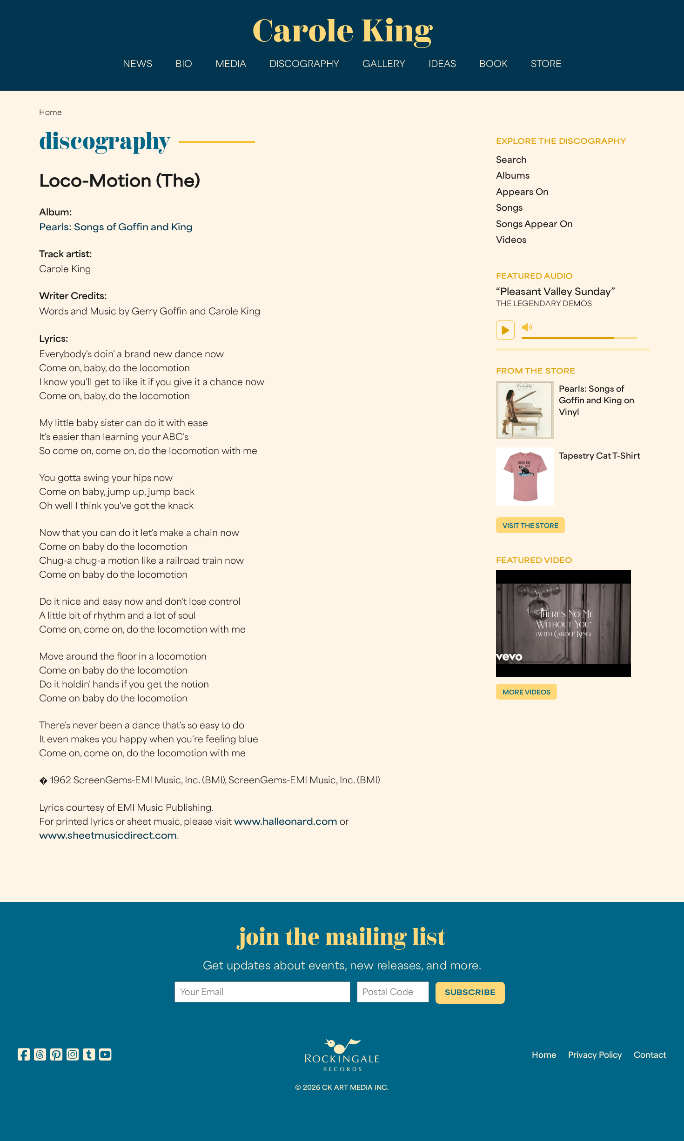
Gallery (383, 64)
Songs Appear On (534, 225)
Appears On (522, 193)
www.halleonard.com (285, 822)
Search (511, 161)
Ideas (442, 64)
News (137, 64)
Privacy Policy (595, 1056)
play (505, 330)
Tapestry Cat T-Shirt (599, 456)
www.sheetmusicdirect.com (108, 836)
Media (230, 64)
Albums (513, 177)
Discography (304, 64)
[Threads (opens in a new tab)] (40, 1056)
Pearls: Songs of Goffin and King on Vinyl (596, 401)
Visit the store (530, 526)
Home (50, 113)
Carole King (342, 30)
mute (527, 327)
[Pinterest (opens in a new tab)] (56, 1056)
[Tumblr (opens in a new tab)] (89, 1056)
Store (546, 64)
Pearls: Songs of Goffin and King (116, 228)
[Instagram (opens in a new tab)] (73, 1056)
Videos (511, 241)
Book (493, 64)
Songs (509, 209)
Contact (650, 1056)
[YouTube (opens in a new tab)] (105, 1056)
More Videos (526, 693)
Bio (183, 64)
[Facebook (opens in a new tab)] (24, 1056)
